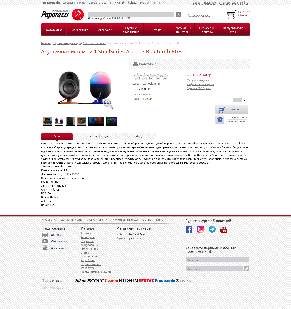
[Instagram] (200, 229)
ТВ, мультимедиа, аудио (96, 272)
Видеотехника (90, 249)
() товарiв (244, 11)
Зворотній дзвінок (204, 2)
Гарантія (138, 99)
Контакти (158, 2)
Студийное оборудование (90, 243)
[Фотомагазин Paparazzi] (62, 20)
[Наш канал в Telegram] (212, 229)
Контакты (161, 219)
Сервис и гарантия (97, 219)
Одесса (120, 238)
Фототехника (89, 233)
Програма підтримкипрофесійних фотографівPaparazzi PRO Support (200, 84)
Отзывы (146, 219)
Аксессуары (88, 237)
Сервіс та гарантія (100, 2)
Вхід (221, 2)
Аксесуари (105, 30)
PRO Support (58, 241)
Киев (119, 233)
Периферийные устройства (91, 266)
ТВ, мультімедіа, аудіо (233, 30)
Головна (46, 43)
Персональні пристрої (182, 30)
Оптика (156, 30)
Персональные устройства (90, 258)
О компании (49, 219)
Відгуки (144, 2)
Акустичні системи (94, 43)
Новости (56, 234)
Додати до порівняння (147, 83)
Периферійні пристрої (207, 30)
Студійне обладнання (131, 30)
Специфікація (99, 136)
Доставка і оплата (74, 2)
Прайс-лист (57, 248)
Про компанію (50, 2)
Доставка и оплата (71, 219)
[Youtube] (223, 229)
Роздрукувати (141, 63)
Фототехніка (54, 30)
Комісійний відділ (126, 2)
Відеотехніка (79, 30)
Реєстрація (232, 2)
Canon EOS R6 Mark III (116, 18)
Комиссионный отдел (125, 219)
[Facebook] (189, 229)
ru (247, 2)
